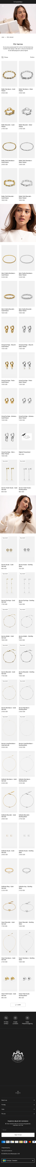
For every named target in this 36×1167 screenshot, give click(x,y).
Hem (3, 37)
